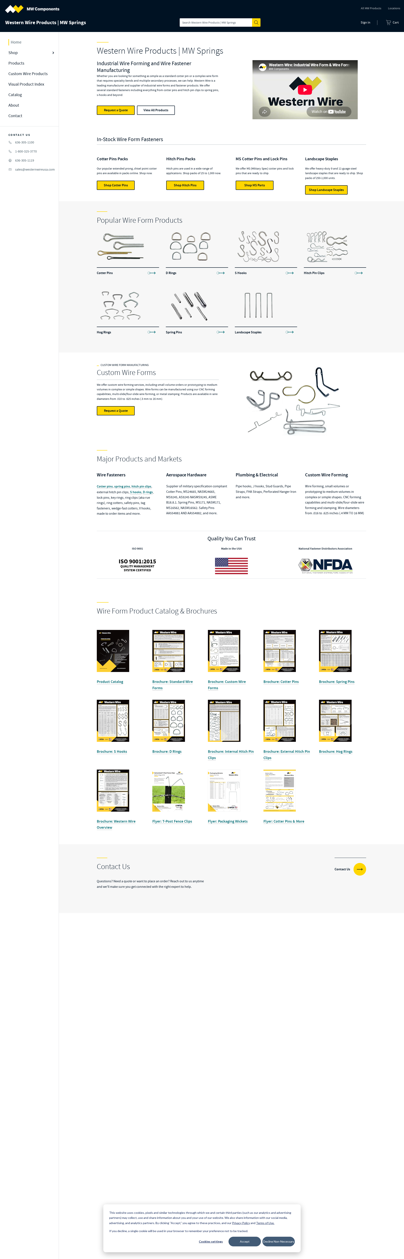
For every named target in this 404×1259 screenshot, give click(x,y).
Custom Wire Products (28, 73)
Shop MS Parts (254, 185)
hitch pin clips (141, 486)
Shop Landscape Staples (326, 190)
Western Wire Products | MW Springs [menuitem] (45, 22)
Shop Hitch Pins (185, 185)
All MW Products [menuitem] (371, 8)
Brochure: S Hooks (112, 751)
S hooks (135, 492)
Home (16, 42)
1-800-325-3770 (26, 151)
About (13, 105)
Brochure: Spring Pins (337, 681)
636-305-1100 (24, 142)
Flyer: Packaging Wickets (228, 821)
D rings (148, 492)
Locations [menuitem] (394, 8)
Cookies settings (211, 1241)
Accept (245, 1241)
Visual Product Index (26, 84)
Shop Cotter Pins (116, 185)
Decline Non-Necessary (278, 1241)
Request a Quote (116, 110)
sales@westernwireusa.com (35, 169)
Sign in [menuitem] (365, 22)
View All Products (156, 110)
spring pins (122, 486)
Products (16, 63)
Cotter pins (105, 486)
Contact (15, 115)
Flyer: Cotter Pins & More (283, 821)
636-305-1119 (24, 160)
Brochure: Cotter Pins (281, 681)
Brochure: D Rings (167, 751)
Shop (13, 52)
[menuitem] (392, 22)
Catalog (15, 94)
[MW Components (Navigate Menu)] (32, 6)
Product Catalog (110, 681)
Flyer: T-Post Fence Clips (172, 821)
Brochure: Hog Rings (335, 751)
